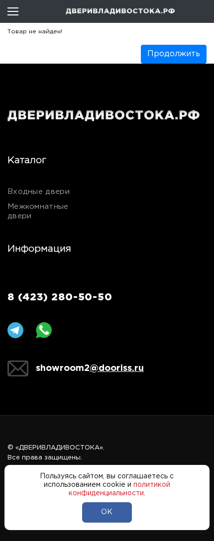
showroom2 (90, 368)
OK (106, 512)
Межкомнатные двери (38, 211)
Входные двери (38, 191)
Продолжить (173, 54)
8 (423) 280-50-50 (59, 297)
